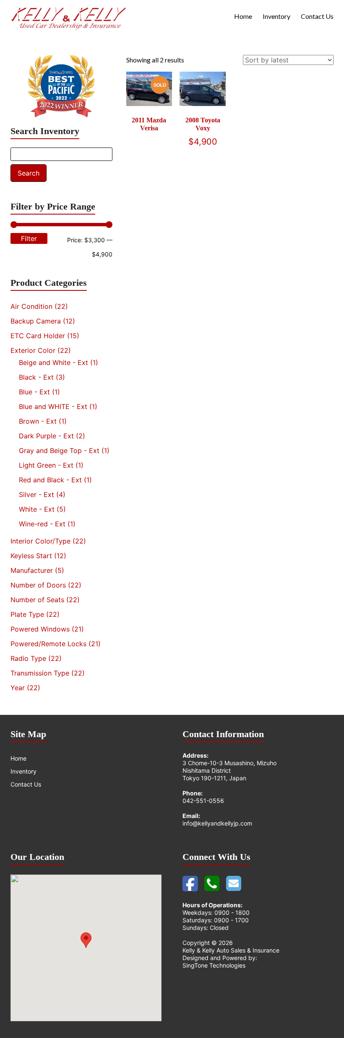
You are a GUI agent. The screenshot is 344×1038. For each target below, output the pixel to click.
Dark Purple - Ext (46, 436)
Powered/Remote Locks (48, 643)
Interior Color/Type (40, 541)
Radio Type (28, 658)
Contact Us (317, 16)
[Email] (232, 878)
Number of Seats (37, 599)
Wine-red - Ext (42, 524)
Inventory (276, 16)
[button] (86, 940)
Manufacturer (31, 570)
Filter (29, 238)
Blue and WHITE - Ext (53, 406)
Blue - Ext (34, 392)
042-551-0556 (203, 800)
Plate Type (27, 614)
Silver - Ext (36, 494)
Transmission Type (39, 673)
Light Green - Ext (46, 465)
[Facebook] (189, 878)
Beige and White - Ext (53, 362)
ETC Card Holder (37, 335)
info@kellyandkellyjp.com (217, 823)
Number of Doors (38, 585)
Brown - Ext (38, 421)
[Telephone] (211, 878)
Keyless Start (31, 555)
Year (17, 687)
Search (28, 173)
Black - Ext (36, 377)
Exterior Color (32, 350)
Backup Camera (35, 321)
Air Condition (31, 306)
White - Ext (37, 509)
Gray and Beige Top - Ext (59, 450)
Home (243, 16)
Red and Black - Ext (50, 480)
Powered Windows (40, 629)
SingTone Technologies (213, 965)
